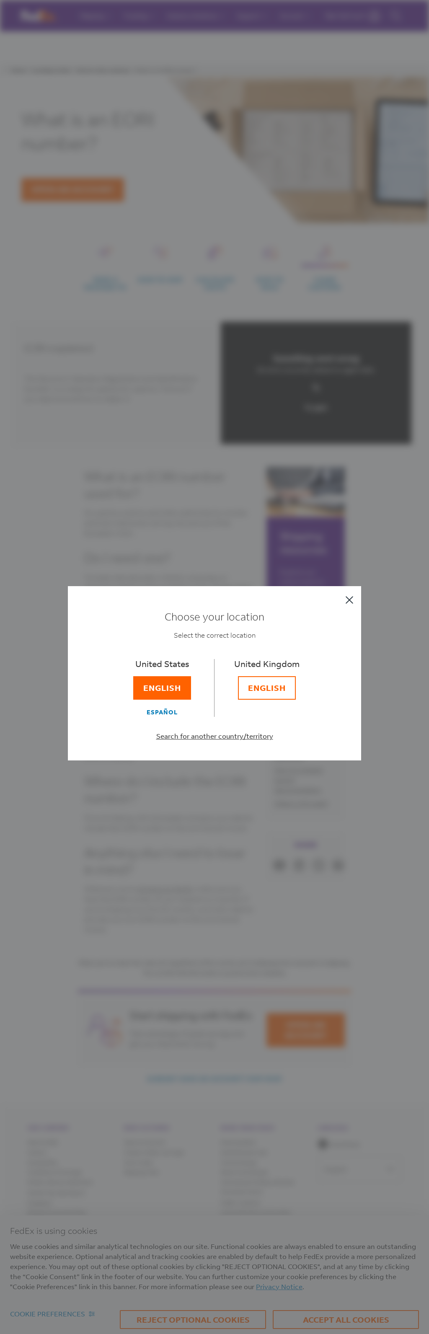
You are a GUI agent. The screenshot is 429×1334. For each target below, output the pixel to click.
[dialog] (214, 667)
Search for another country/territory (214, 736)
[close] (349, 600)
